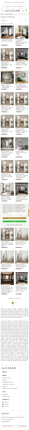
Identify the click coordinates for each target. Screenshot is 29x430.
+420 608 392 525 (9, 419)
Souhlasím (14, 221)
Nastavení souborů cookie (14, 218)
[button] (23, 10)
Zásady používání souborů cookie (14, 224)
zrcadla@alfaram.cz (5, 421)
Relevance (14, 20)
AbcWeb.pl (25, 426)
